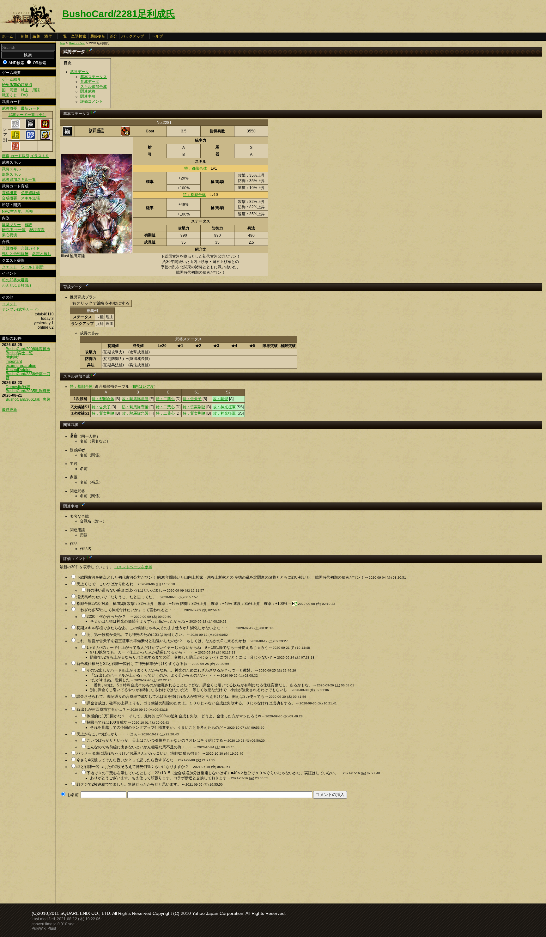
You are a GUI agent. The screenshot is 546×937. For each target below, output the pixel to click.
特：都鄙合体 (195, 168)
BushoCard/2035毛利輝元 (28, 391)
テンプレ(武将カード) (20, 309)
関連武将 (87, 91)
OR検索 (39, 63)
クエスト (9, 267)
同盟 (13, 90)
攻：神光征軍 (224, 407)
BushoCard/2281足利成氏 (118, 14)
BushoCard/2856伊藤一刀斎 (28, 376)
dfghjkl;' (12, 357)
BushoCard (77, 43)
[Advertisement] (113, 849)
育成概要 (9, 193)
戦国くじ (9, 95)
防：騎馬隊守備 (135, 407)
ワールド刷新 (32, 267)
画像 (5, 156)
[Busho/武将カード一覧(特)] (45, 127)
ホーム (7, 36)
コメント (9, 304)
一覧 (63, 36)
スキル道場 (30, 198)
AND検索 (16, 63)
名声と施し (41, 254)
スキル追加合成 (93, 86)
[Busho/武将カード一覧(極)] (30, 127)
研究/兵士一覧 (14, 230)
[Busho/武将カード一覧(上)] (15, 138)
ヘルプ (157, 36)
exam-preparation (21, 365)
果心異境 (9, 235)
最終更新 (98, 36)
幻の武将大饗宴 (15, 280)
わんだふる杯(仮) (16, 285)
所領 (29, 211)
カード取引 (19, 156)
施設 (28, 224)
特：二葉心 (165, 399)
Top (62, 43)
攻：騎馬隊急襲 (135, 399)
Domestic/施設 (18, 387)
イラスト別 (39, 156)
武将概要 (9, 108)
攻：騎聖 (220, 399)
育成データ (89, 81)
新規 (24, 36)
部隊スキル (11, 174)
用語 (36, 90)
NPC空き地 (11, 211)
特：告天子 (192, 399)
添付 (48, 36)
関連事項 (87, 96)
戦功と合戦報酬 (15, 254)
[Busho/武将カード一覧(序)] (30, 138)
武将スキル (11, 169)
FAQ (24, 95)
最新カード (30, 108)
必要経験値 (30, 193)
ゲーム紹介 (11, 79)
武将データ (79, 72)
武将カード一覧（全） (27, 115)
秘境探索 (37, 230)
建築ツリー (11, 224)
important (14, 361)
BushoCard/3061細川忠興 (28, 399)
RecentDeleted (19, 370)
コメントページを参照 (133, 567)
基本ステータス (93, 77)
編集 (36, 36)
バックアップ (132, 36)
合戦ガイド (30, 248)
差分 (113, 36)
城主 (24, 90)
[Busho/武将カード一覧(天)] (15, 127)
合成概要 (9, 198)
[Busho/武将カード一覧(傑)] (45, 138)
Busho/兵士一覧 (19, 353)
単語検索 (78, 36)
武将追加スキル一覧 (19, 179)
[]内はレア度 (143, 386)
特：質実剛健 (194, 407)
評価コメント (91, 101)
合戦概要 (9, 248)
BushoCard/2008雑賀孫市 (28, 349)
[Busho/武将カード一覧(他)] (15, 149)
